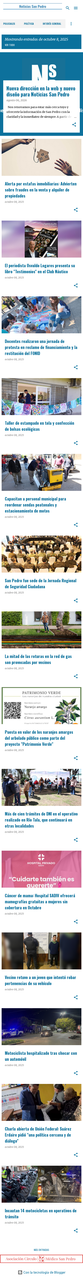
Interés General (52, 23)
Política (29, 23)
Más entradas (41, 1249)
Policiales (9, 23)
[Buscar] (67, 8)
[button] (74, 125)
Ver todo (10, 45)
